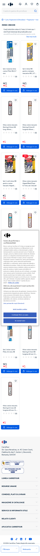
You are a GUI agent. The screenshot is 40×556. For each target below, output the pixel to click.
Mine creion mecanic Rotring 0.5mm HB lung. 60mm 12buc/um (10, 127)
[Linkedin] (21, 539)
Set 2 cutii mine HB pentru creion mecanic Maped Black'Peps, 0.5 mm (9, 183)
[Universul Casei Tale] (10, 4)
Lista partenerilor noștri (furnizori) (13, 303)
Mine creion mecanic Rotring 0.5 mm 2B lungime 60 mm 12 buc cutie (10, 408)
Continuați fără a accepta (20, 315)
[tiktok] (16, 539)
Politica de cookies (13, 282)
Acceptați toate (20, 321)
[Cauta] (35, 11)
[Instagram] (12, 539)
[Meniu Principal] (4, 4)
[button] (37, 4)
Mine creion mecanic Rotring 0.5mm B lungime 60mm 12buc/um (30, 127)
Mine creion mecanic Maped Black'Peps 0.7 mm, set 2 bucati (30, 183)
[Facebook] (25, 539)
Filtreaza (6, 549)
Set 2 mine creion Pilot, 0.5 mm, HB (9, 350)
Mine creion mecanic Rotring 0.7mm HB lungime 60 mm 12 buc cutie (30, 352)
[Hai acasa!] (2, 19)
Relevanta (27, 549)
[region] (20, 278)
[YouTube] (30, 539)
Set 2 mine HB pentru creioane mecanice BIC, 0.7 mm (29, 71)
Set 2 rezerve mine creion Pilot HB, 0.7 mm (9, 71)
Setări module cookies (20, 309)
